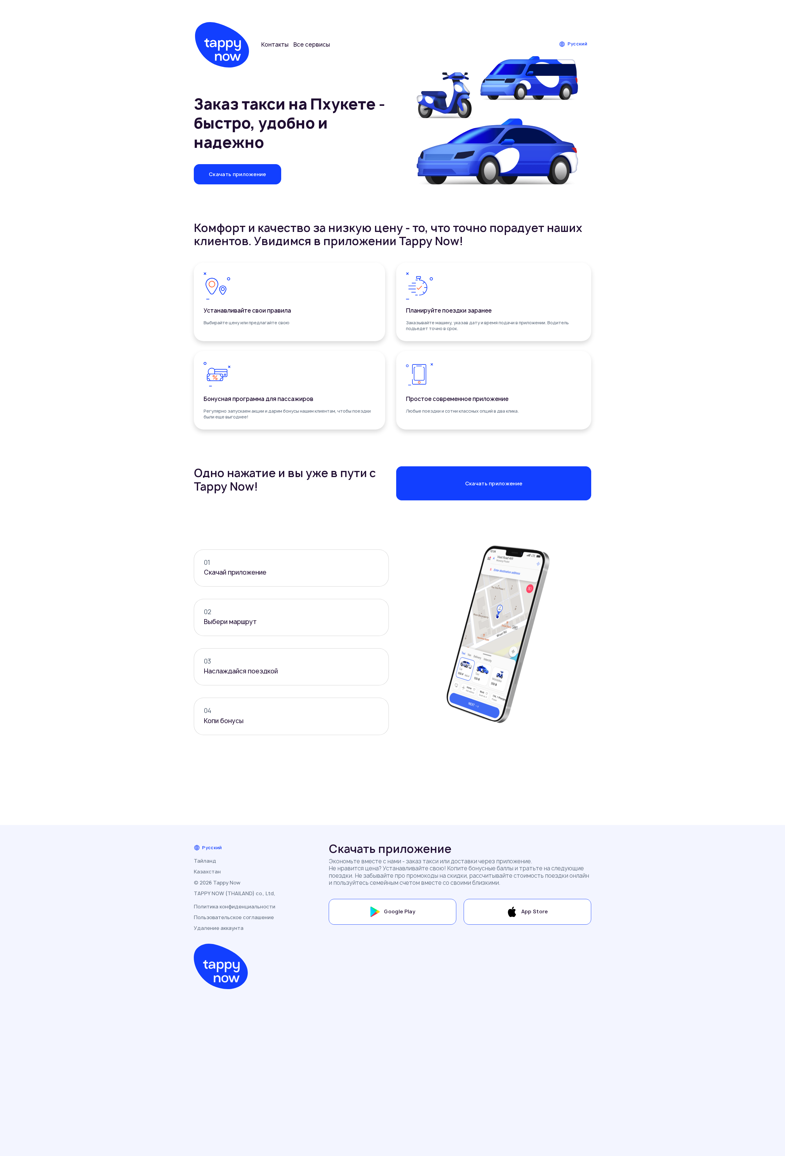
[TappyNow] (222, 44)
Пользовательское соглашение (234, 917)
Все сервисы (311, 44)
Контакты (275, 44)
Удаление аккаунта (218, 928)
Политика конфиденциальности (234, 906)
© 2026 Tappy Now (217, 882)
